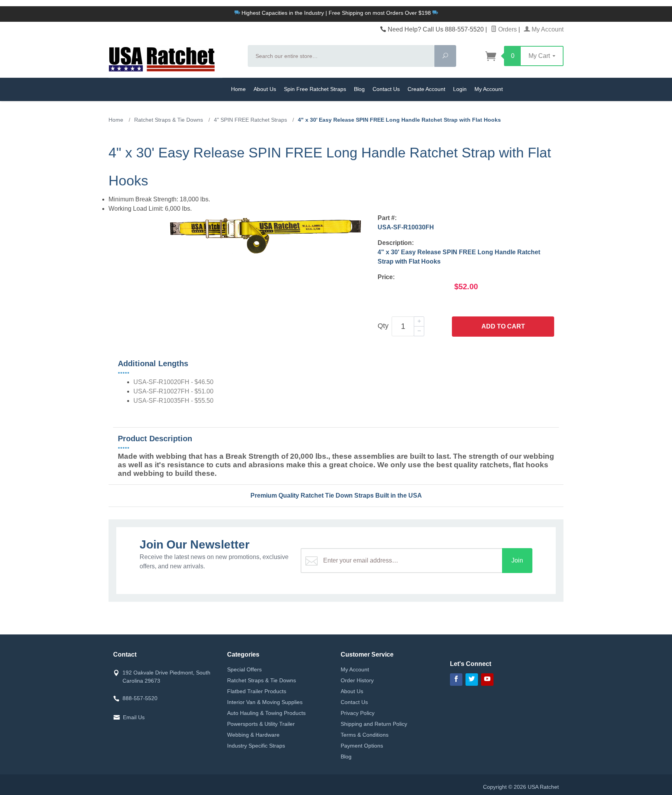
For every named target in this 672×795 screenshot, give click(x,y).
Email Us (134, 717)
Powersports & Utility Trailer (261, 724)
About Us (265, 89)
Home (238, 89)
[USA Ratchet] (173, 58)
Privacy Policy (357, 713)
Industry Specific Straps (256, 746)
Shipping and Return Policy (374, 724)
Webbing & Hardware (253, 735)
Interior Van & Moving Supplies (265, 702)
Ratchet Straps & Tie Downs (261, 680)
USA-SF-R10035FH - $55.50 (173, 400)
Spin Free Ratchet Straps (315, 89)
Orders (507, 29)
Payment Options (362, 746)
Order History (357, 680)
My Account (547, 29)
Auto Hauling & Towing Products (266, 713)
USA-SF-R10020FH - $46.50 (173, 382)
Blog (359, 89)
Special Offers (244, 669)
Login (460, 89)
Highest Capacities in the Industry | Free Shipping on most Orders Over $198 (336, 13)
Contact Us (386, 89)
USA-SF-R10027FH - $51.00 (173, 391)
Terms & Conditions (364, 735)
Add (503, 326)
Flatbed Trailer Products (256, 691)
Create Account (426, 89)
